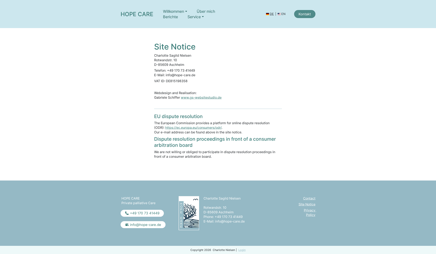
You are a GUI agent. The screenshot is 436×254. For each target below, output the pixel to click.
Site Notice (307, 204)
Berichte (170, 16)
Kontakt (305, 14)
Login (242, 250)
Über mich (206, 11)
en (283, 14)
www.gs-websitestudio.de (201, 97)
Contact (309, 198)
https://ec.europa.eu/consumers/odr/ (193, 128)
